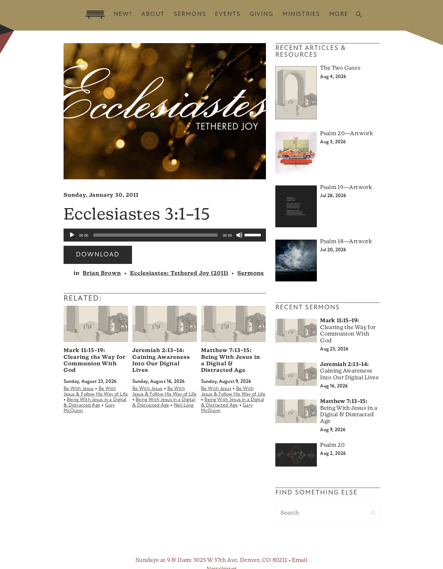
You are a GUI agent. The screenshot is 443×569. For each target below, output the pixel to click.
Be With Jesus (79, 388)
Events (227, 14)
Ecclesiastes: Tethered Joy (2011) (179, 273)
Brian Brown (102, 273)
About (153, 14)
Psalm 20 (332, 445)
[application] (165, 235)
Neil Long (183, 405)
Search (359, 14)
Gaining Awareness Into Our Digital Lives (349, 371)
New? (123, 14)
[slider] (254, 234)
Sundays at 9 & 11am (163, 560)
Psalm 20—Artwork (346, 133)
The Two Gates (340, 68)
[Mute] (239, 235)
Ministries (301, 14)
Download (98, 255)
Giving (261, 14)
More (338, 14)
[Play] (72, 235)
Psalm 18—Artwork (346, 241)
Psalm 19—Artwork (346, 187)
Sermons (190, 14)
